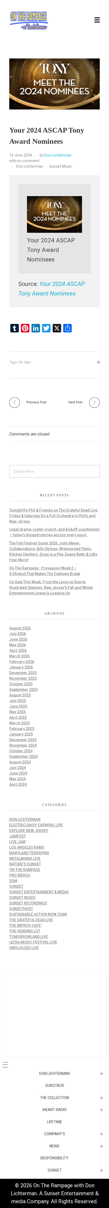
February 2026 (21, 662)
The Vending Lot (24, 931)
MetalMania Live (24, 858)
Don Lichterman (57, 155)
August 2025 (20, 695)
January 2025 (21, 734)
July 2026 (17, 634)
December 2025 (23, 673)
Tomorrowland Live (28, 937)
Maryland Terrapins (29, 853)
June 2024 (18, 773)
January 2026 (21, 667)
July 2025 (17, 701)
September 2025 (23, 689)
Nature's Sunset (25, 864)
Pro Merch (19, 875)
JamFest (17, 836)
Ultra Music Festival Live (33, 942)
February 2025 (21, 729)
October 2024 (21, 751)
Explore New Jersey (28, 831)
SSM (13, 881)
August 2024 (20, 762)
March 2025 (19, 723)
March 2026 (19, 656)
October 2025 (21, 684)
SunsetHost (21, 909)
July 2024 (17, 768)
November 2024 (23, 745)
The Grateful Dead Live (31, 920)
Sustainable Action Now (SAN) (38, 914)
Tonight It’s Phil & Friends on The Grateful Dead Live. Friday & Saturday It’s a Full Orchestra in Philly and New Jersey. (53, 515)
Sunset (16, 886)
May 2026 (17, 645)
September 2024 (23, 756)
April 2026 (18, 650)
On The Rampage (24, 870)
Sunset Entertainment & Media (39, 892)
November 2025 (23, 678)
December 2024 (23, 740)
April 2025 (18, 717)
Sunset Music (60, 166)
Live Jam (17, 842)
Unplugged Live (24, 948)
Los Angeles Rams (26, 847)
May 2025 (17, 712)
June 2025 (18, 706)
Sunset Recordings (28, 903)
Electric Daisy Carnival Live (36, 825)
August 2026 (20, 628)
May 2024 (17, 779)
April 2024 (18, 784)
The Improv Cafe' (25, 925)
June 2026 (18, 639)
